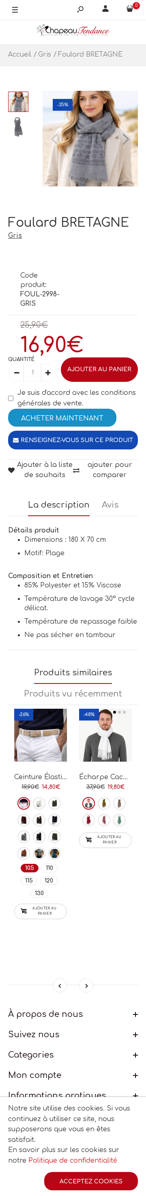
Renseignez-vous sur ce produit (77, 440)
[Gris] (23, 836)
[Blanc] (39, 803)
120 (49, 881)
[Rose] (104, 820)
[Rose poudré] (119, 803)
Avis (110, 505)
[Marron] (39, 820)
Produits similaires (73, 672)
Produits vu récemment (73, 694)
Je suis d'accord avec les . (76, 398)
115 (29, 881)
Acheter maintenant (62, 418)
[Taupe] (54, 836)
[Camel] (23, 853)
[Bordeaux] (23, 820)
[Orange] (39, 853)
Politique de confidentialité (72, 1160)
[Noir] (39, 836)
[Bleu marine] (54, 820)
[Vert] (54, 853)
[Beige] (23, 803)
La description (59, 505)
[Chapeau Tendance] (73, 31)
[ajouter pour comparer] (41, 733)
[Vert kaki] (54, 803)
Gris (15, 235)
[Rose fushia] (88, 820)
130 (39, 893)
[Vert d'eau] (119, 820)
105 (29, 868)
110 (49, 868)
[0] (130, 10)
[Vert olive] (104, 803)
